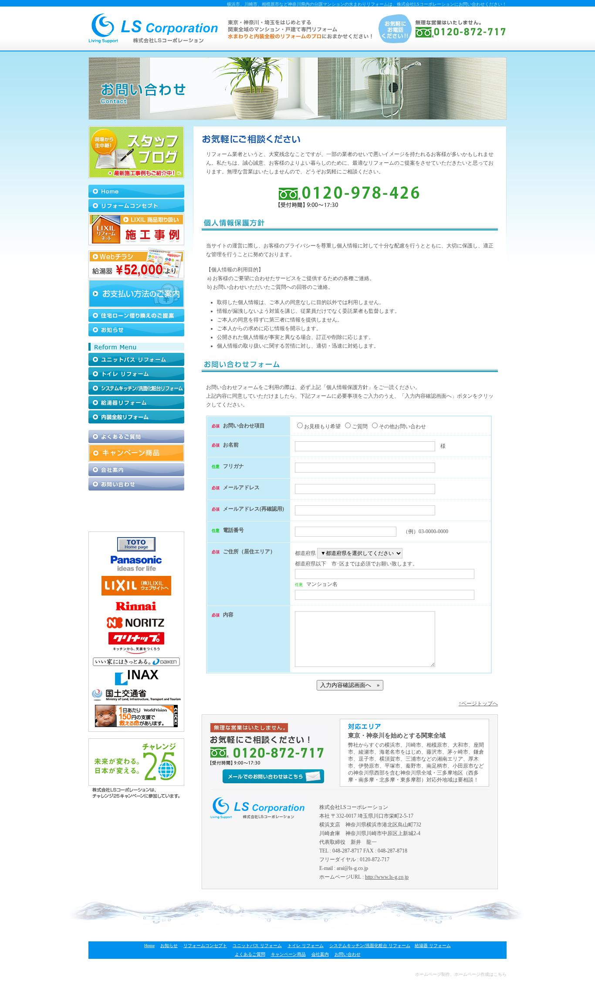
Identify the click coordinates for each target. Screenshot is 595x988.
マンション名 (322, 584)
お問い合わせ (348, 954)
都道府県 (305, 553)
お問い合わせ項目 (244, 426)
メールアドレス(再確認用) (253, 509)
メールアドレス (241, 487)
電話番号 (233, 530)
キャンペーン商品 (288, 954)
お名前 (231, 445)
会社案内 (320, 954)
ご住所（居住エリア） (249, 551)
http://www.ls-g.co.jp (387, 877)
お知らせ (169, 945)
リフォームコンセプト (205, 945)
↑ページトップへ (478, 703)
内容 (228, 615)
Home (149, 945)
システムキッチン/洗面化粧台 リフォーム (369, 945)
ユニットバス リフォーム (257, 945)
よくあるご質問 (250, 954)
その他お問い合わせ (402, 426)
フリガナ (233, 466)
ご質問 (360, 426)
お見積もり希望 (322, 426)
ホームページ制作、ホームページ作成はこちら (461, 974)
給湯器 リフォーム (433, 945)
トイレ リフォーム (305, 945)
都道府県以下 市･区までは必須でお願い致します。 (356, 564)
